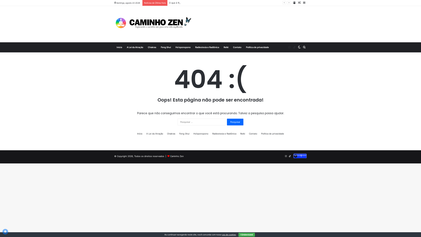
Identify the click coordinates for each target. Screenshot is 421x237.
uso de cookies (229, 234)
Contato (237, 47)
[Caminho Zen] (154, 24)
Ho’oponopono (183, 47)
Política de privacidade (257, 47)
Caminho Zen (177, 156)
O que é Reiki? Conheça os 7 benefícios (189, 2)
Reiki (226, 47)
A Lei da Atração (135, 47)
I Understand (246, 234)
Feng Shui (166, 47)
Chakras (152, 47)
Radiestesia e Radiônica (207, 47)
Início (119, 47)
